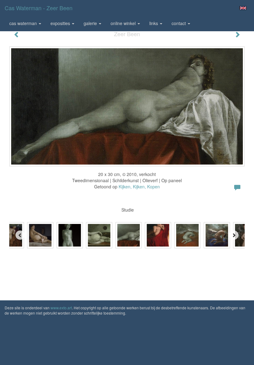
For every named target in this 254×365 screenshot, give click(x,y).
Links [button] (154, 23)
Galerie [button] (91, 23)
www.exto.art (61, 307)
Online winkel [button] (124, 23)
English (243, 8)
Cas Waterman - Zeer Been (38, 8)
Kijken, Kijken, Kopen (139, 186)
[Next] (234, 235)
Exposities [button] (60, 23)
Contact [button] (179, 23)
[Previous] (20, 235)
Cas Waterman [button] (23, 23)
